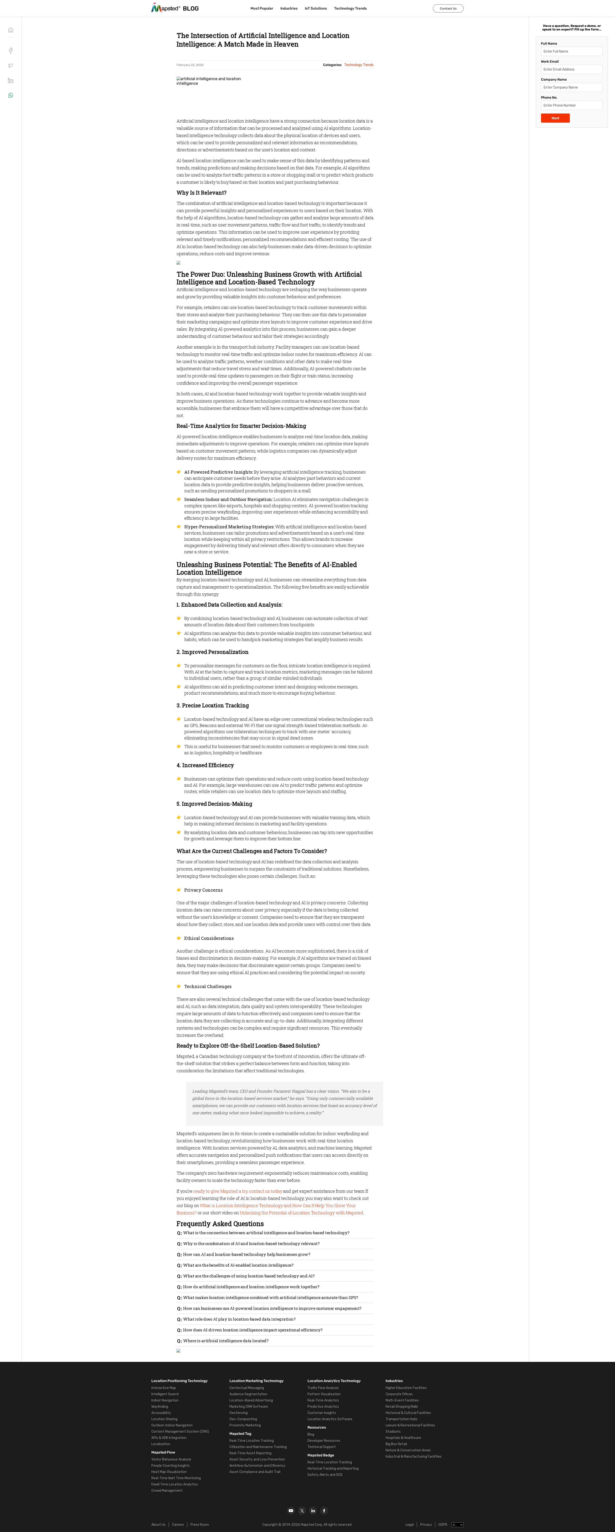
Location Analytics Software (330, 1419)
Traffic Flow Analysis (323, 1388)
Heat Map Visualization (169, 1472)
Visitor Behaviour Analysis (171, 1459)
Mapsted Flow (163, 1452)
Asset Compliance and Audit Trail (254, 1472)
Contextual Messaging (246, 1388)
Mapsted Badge (321, 1455)
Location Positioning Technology (179, 1381)
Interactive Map (163, 1388)
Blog (311, 1434)
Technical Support (322, 1447)
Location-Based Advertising (251, 1400)
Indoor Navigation (164, 1400)
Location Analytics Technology (334, 1381)
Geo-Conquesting (243, 1419)
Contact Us (448, 8)
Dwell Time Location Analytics (174, 1484)
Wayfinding (159, 1407)
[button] (10, 65)
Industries (289, 8)
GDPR (442, 1525)
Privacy (426, 1525)
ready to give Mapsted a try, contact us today (237, 1191)
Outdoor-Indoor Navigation (172, 1425)
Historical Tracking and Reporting (333, 1468)
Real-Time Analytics (323, 1400)
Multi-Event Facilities (402, 1400)
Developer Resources (324, 1441)
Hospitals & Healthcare (403, 1438)
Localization (160, 1444)
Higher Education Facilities (406, 1388)
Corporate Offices (399, 1394)
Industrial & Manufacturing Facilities (414, 1457)
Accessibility (161, 1413)
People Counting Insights (170, 1466)
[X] (302, 1510)
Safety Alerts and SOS (325, 1475)
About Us (158, 1525)
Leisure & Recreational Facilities (410, 1425)
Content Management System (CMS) (180, 1432)
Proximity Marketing (245, 1425)
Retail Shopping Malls (402, 1407)
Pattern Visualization (324, 1394)
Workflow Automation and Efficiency (257, 1466)
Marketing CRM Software (248, 1407)
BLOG (191, 8)
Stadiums (393, 1432)
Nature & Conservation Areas (408, 1450)
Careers (178, 1525)
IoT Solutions (316, 8)
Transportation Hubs (402, 1419)
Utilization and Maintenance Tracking (258, 1447)
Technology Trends (350, 8)
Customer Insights (322, 1413)
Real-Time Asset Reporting (250, 1453)
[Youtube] (291, 1510)
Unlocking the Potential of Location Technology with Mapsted (301, 1213)
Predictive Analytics (323, 1407)
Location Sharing (164, 1419)
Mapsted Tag (240, 1433)
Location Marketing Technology (256, 1381)
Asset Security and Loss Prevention (257, 1459)
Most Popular (262, 8)
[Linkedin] (313, 1510)
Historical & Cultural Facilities (408, 1413)
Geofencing (238, 1413)
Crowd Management (167, 1491)
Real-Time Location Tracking (251, 1441)
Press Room (200, 1525)
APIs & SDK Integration (168, 1438)
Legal (410, 1525)
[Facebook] (324, 1510)
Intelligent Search (165, 1394)
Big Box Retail (396, 1444)
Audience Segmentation (248, 1394)
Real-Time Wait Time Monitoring (176, 1478)
